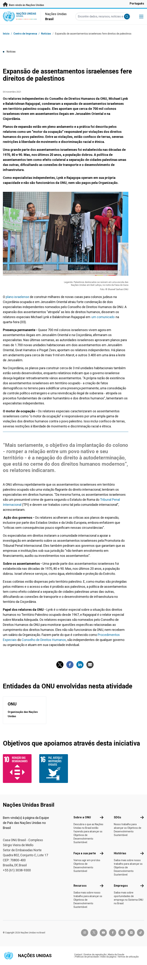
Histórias (120, 853)
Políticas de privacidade (87, 956)
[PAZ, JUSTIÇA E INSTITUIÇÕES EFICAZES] (55, 768)
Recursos (80, 885)
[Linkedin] (80, 664)
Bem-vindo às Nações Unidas (26, 5)
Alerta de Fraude (116, 954)
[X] (59, 664)
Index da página (108, 956)
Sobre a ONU (82, 817)
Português (137, 3)
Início (6, 33)
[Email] (90, 664)
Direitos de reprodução (95, 954)
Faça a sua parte (85, 853)
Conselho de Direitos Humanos (44, 640)
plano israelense (17, 297)
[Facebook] (70, 664)
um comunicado (103, 317)
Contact (78, 954)
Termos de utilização (128, 956)
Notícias (46, 33)
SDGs (117, 817)
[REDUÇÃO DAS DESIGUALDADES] (19, 768)
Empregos (121, 885)
